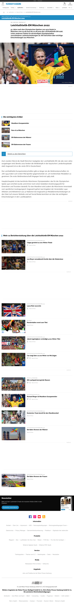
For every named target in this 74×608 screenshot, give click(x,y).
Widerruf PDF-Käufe (45, 545)
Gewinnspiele (41, 554)
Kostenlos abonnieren (10, 507)
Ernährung (41, 7)
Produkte (40, 0)
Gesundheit (49, 7)
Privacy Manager (20, 530)
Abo (17, 540)
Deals (49, 554)
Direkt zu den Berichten (17, 154)
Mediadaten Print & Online (33, 564)
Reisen (40, 540)
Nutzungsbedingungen (40, 525)
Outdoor (32, 601)
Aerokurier (7, 596)
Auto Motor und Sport (18, 596)
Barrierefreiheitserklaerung (35, 530)
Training (12, 7)
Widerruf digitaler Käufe (30, 545)
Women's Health (60, 601)
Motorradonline (23, 601)
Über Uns (15, 525)
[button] (37, 63)
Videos (57, 7)
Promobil (39, 601)
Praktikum (48, 530)
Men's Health (13, 601)
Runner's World (48, 601)
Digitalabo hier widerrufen (60, 530)
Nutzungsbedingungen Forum (58, 525)
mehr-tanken (65, 596)
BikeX (28, 596)
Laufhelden (64, 7)
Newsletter (56, 554)
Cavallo (42, 596)
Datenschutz (9, 530)
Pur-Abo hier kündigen (57, 540)
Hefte (35, 0)
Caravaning (35, 596)
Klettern (57, 596)
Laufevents (20, 7)
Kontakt (8, 525)
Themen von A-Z (30, 554)
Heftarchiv (46, 564)
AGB (30, 525)
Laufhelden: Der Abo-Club (28, 540)
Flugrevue (50, 596)
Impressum (23, 525)
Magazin (11, 540)
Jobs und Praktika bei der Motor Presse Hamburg (37, 573)
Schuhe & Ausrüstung (31, 7)
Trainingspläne (6, 7)
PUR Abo (46, 540)
